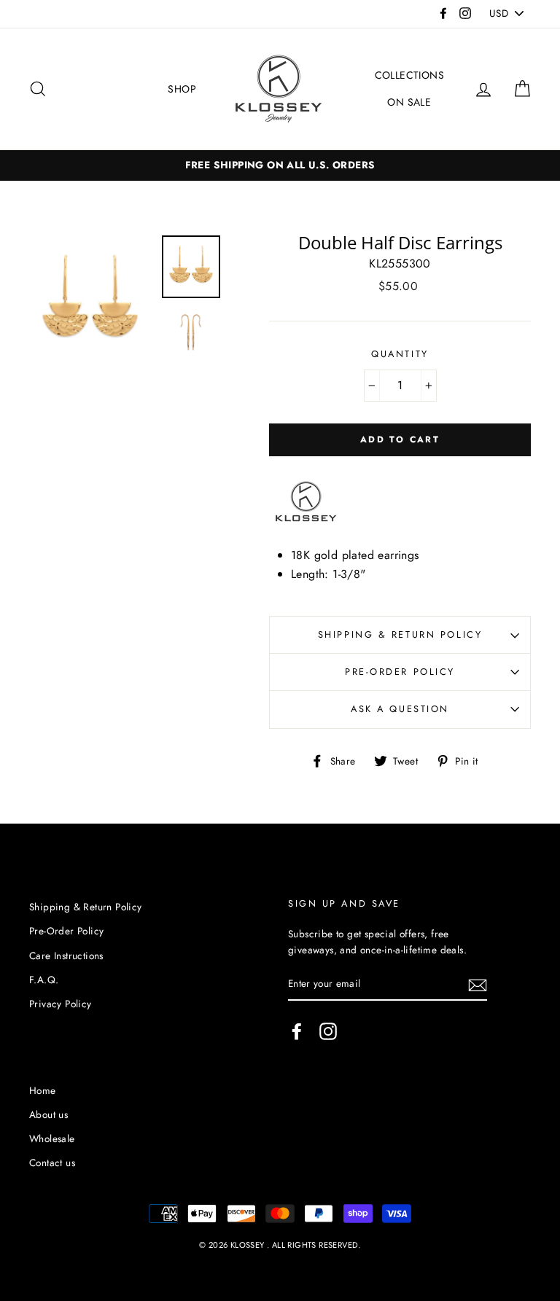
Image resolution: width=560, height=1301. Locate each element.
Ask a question (400, 709)
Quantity (399, 354)
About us (48, 1114)
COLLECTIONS (409, 75)
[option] (90, 301)
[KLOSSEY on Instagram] (328, 1031)
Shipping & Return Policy (400, 634)
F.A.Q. (43, 979)
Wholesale (52, 1138)
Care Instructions (66, 955)
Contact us (52, 1162)
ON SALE (409, 102)
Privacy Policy (60, 1003)
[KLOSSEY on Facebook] (297, 1031)
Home (42, 1090)
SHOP (182, 89)
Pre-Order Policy (400, 672)
